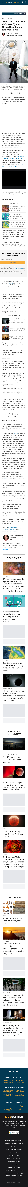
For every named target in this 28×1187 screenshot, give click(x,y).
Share (6, 93)
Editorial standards (14, 1167)
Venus (16, 433)
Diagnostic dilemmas (8, 1082)
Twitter (6, 478)
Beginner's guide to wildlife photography (19, 1105)
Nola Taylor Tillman (12, 33)
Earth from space (19, 1080)
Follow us (15, 93)
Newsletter (23, 93)
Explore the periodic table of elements (8, 1095)
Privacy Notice (19, 268)
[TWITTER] (11, 540)
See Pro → (16, 2)
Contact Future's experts (14, 1143)
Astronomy (10, 18)
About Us (14, 1146)
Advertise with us (14, 1158)
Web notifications (14, 1161)
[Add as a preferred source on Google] (14, 1132)
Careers (14, 1164)
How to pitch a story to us (14, 1170)
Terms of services (18, 267)
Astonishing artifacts (19, 1082)
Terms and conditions (14, 1149)
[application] (14, 177)
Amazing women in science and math (20, 1091)
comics (11, 283)
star (22, 379)
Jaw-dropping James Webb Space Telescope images (8, 1091)
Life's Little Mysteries (8, 1080)
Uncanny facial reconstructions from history (19, 1095)
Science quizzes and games (8, 1105)
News (21, 35)
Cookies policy (14, 1155)
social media (16, 147)
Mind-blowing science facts (19, 1109)
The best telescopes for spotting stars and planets (8, 1109)
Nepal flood (13, 7)
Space (3, 18)
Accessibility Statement (14, 1140)
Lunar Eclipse (24, 7)
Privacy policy (14, 1152)
